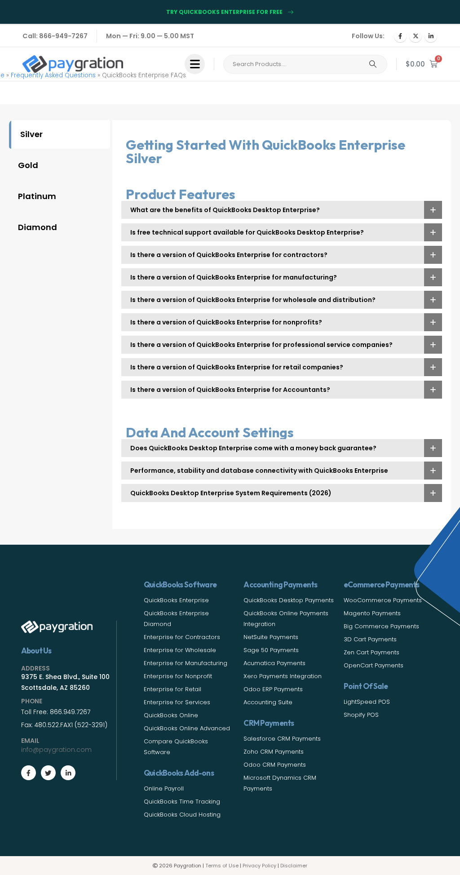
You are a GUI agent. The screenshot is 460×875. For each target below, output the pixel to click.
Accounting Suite (267, 702)
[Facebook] (400, 36)
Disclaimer (293, 865)
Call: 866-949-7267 (55, 35)
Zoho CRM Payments (273, 751)
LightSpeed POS (367, 701)
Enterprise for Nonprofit (178, 676)
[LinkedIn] (431, 36)
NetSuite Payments (270, 637)
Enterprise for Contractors (182, 637)
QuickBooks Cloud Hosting (182, 814)
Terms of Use (222, 865)
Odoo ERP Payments (273, 689)
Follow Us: (368, 35)
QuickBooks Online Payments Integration (285, 618)
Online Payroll (164, 788)
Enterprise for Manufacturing (185, 663)
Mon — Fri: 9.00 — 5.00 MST (150, 35)
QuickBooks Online (171, 715)
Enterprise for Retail (172, 689)
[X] (415, 36)
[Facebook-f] (28, 772)
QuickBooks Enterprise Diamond (176, 618)
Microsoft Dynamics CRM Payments (279, 783)
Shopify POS (361, 715)
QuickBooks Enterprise (176, 600)
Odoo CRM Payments (274, 764)
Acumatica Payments (274, 663)
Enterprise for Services (177, 702)
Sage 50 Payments (271, 650)
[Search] (373, 64)
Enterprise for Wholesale (180, 650)
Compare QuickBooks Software (176, 746)
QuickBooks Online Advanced (187, 728)
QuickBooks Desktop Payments (288, 600)
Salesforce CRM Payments (282, 738)
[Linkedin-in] (68, 772)
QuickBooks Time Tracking (182, 801)
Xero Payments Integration (282, 676)
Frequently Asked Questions (53, 75)
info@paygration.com (56, 749)
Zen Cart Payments (371, 652)
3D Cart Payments (370, 639)
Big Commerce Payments (381, 626)
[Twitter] (48, 772)
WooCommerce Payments (383, 600)
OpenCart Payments (373, 665)
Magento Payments (372, 613)
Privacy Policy (259, 865)
